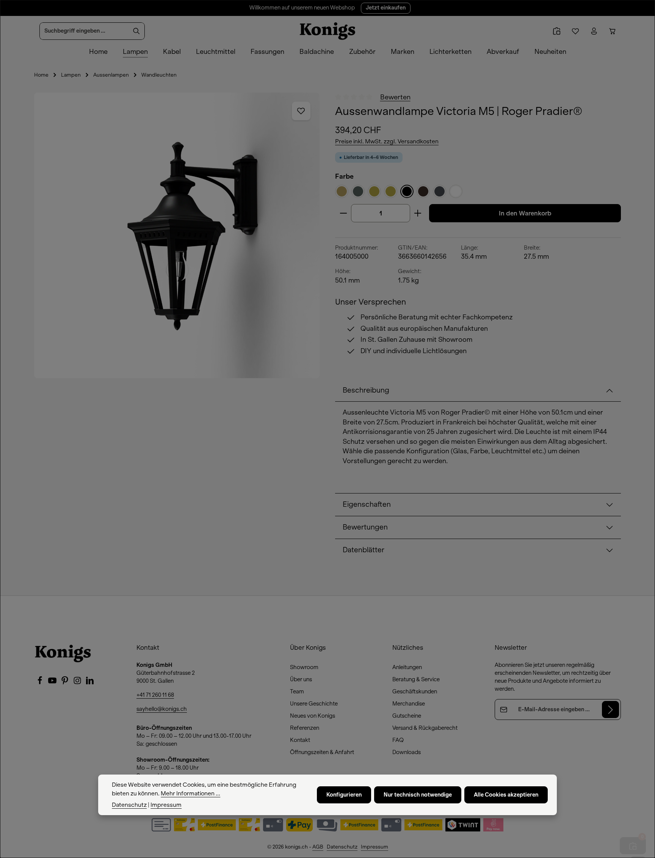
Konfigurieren (344, 794)
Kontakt (300, 740)
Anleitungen (407, 667)
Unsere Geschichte (314, 703)
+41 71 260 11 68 (155, 694)
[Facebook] (40, 682)
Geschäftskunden (414, 691)
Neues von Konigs (312, 715)
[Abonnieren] (610, 709)
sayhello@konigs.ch (161, 709)
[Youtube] (53, 682)
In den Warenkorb (525, 213)
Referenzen (304, 727)
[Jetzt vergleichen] (556, 31)
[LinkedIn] (90, 682)
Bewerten (395, 97)
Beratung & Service (416, 679)
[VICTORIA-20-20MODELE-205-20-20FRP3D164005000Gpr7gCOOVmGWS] (177, 235)
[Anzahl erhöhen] (418, 213)
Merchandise (408, 703)
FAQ (398, 740)
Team (297, 691)
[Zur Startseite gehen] (327, 31)
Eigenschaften (367, 504)
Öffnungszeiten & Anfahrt (322, 752)
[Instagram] (78, 682)
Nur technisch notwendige (418, 794)
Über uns (301, 679)
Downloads (406, 752)
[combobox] (84, 31)
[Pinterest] (65, 682)
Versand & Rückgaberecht (425, 727)
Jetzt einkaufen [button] (386, 8)
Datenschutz (342, 847)
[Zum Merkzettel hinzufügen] (301, 111)
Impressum (374, 847)
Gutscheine (406, 715)
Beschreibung (366, 390)
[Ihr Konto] (593, 31)
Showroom (304, 667)
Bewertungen (365, 527)
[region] (177, 235)
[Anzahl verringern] (343, 213)
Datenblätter (363, 550)
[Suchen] (136, 31)
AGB (317, 847)
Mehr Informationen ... (190, 793)
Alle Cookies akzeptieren (506, 794)
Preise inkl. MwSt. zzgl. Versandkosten (387, 141)
